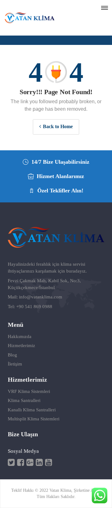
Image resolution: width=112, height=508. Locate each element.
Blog (12, 354)
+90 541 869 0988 (34, 306)
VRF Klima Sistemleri (29, 391)
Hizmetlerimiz (21, 345)
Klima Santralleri (24, 400)
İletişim (15, 363)
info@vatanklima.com (40, 296)
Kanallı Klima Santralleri (32, 409)
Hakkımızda (19, 336)
